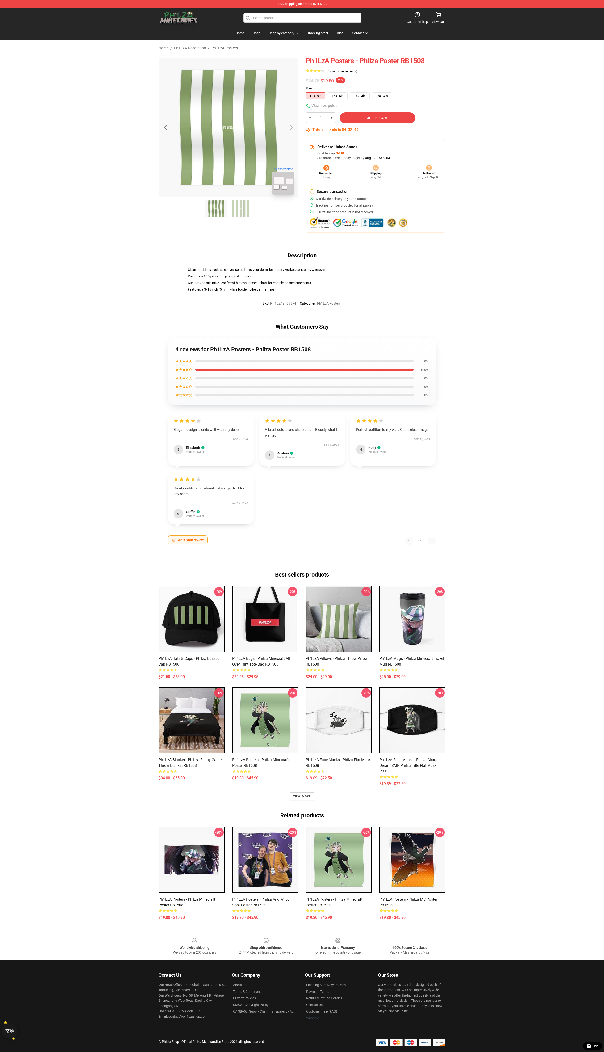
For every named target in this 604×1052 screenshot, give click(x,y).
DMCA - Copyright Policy (250, 1005)
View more (302, 796)
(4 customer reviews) (342, 71)
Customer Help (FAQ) (321, 1011)
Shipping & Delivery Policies (326, 985)
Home (163, 48)
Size (309, 88)
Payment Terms (317, 991)
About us (239, 985)
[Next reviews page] (432, 541)
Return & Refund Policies (324, 998)
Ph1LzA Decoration (190, 48)
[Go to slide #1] (216, 208)
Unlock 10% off (9, 1031)
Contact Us (314, 1005)
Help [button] (595, 1046)
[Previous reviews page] (409, 541)
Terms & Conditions (247, 991)
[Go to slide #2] (240, 208)
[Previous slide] (166, 127)
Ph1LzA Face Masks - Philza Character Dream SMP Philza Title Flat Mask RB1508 (411, 765)
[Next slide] (291, 127)
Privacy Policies (244, 998)
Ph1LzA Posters (224, 48)
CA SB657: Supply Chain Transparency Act (264, 1011)
